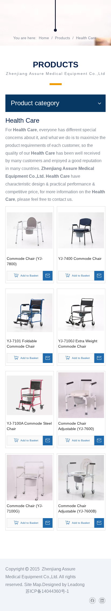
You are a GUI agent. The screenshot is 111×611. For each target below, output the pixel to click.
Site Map (32, 584)
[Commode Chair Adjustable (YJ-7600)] (81, 395)
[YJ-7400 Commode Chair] (81, 230)
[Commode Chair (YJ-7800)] (30, 230)
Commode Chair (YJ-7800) (25, 261)
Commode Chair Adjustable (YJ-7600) (76, 426)
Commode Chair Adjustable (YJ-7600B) (77, 508)
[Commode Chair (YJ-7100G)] (30, 479)
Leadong (76, 584)
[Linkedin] (102, 600)
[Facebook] (92, 600)
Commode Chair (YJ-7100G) (25, 508)
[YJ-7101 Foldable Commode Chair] (30, 312)
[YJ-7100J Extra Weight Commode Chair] (81, 312)
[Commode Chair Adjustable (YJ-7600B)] (81, 477)
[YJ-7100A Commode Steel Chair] (30, 395)
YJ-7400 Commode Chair (80, 258)
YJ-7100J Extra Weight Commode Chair (77, 343)
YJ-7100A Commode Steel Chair (29, 426)
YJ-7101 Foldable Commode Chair (22, 343)
